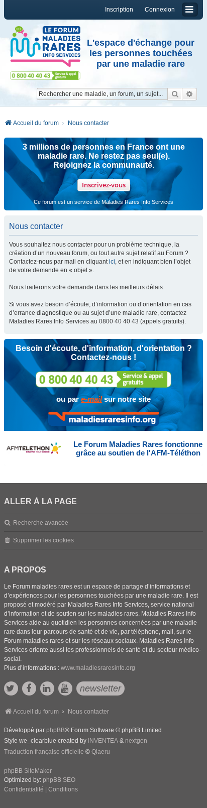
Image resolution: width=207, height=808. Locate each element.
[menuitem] (24, 789)
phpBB (55, 730)
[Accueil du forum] (45, 46)
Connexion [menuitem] (160, 9)
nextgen (136, 740)
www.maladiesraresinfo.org (98, 667)
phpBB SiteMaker (28, 770)
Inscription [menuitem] (119, 9)
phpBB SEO (59, 779)
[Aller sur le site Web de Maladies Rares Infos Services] (103, 419)
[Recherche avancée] (189, 94)
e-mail (91, 399)
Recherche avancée (40, 522)
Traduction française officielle (44, 751)
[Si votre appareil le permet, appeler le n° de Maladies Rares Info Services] (103, 379)
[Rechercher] (174, 94)
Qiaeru (100, 751)
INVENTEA (103, 740)
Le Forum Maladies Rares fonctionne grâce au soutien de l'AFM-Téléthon (137, 448)
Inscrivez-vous (104, 184)
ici (112, 261)
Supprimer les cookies (43, 540)
